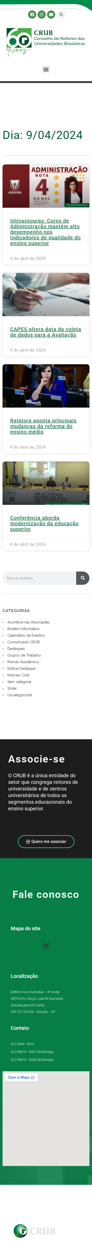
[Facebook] (32, 14)
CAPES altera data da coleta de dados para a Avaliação (45, 332)
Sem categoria (19, 682)
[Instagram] (42, 14)
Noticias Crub (18, 675)
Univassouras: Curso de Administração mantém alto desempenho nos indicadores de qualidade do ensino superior (45, 232)
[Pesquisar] (82, 578)
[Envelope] (51, 14)
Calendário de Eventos (26, 635)
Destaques (16, 649)
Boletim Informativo (23, 629)
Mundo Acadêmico (23, 662)
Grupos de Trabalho (24, 655)
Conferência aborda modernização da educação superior (44, 523)
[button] (61, 14)
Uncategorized (19, 695)
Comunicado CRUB (23, 642)
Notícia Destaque (21, 668)
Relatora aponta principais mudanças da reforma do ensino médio (43, 426)
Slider (12, 688)
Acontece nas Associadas (28, 622)
